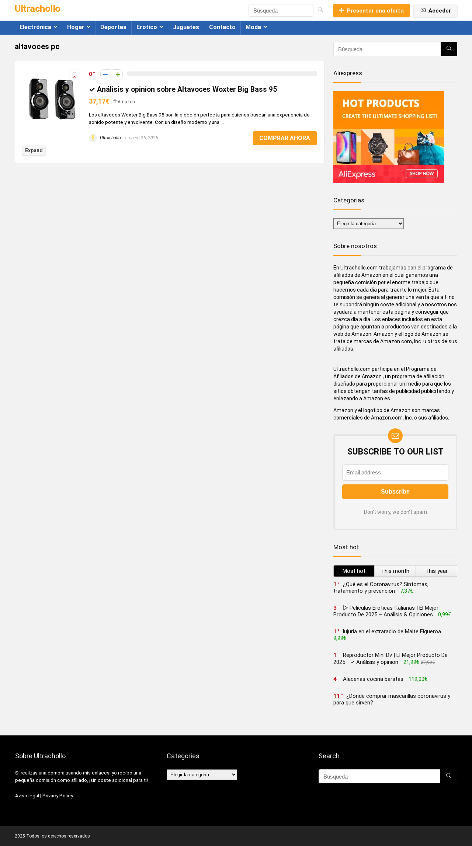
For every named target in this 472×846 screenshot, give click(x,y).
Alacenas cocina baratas (373, 679)
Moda (253, 27)
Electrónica (35, 27)
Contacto (222, 27)
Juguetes (186, 27)
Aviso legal (27, 795)
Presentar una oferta (375, 10)
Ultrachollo (110, 137)
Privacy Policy (57, 795)
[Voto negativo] (105, 74)
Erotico (146, 27)
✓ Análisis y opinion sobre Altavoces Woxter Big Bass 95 (183, 89)
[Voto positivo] (118, 74)
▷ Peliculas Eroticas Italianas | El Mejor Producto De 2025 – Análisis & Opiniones (385, 611)
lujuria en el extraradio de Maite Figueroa (392, 631)
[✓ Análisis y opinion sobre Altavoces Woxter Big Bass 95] (51, 71)
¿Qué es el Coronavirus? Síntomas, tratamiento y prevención (380, 587)
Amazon (126, 101)
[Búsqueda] (320, 10)
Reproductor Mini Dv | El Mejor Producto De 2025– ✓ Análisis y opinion (390, 658)
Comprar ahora (284, 138)
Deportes (113, 27)
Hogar (75, 27)
